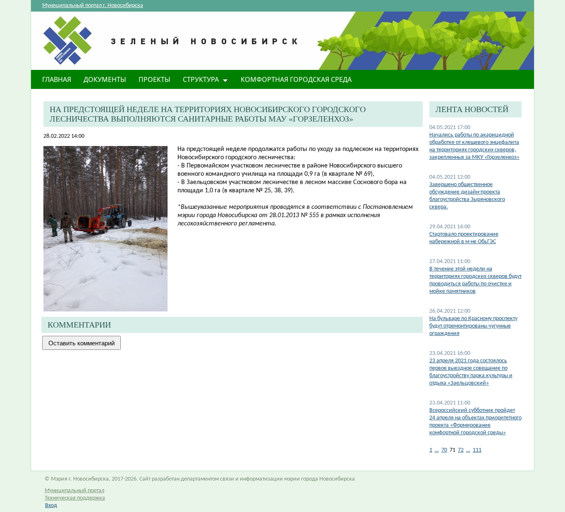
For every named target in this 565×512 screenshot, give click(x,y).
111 (477, 450)
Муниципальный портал (74, 491)
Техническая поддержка (75, 498)
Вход (51, 505)
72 (461, 450)
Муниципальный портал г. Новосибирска (92, 5)
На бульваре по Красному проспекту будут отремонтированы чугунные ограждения (473, 326)
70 (444, 450)
